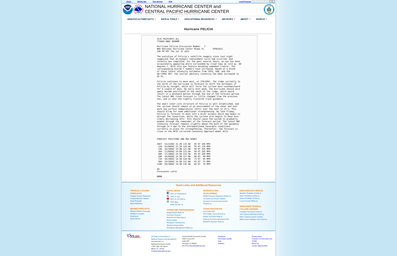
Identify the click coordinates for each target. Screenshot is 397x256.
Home (128, 1)
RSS (170, 1)
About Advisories (136, 203)
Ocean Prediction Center (249, 198)
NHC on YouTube (176, 199)
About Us (255, 243)
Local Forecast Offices (248, 201)
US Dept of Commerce (159, 236)
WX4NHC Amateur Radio (212, 221)
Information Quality (225, 239)
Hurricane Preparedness (180, 209)
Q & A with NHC (209, 211)
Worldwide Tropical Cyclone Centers (250, 207)
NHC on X (173, 196)
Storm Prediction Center (248, 196)
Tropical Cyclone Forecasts (139, 192)
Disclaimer (221, 236)
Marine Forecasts (140, 208)
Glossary (221, 243)
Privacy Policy (257, 236)
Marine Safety (172, 220)
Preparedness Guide (174, 212)
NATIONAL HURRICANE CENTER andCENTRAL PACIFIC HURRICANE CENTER (187, 9)
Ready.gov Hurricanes (175, 222)
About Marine (135, 218)
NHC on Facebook (176, 193)
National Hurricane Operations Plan (216, 219)
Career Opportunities (259, 245)
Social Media (173, 190)
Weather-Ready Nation (175, 225)
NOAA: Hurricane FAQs (212, 216)
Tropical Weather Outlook (139, 198)
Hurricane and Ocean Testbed (214, 198)
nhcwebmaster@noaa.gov (161, 251)
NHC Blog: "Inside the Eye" (174, 203)
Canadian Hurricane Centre (250, 211)
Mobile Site (141, 1)
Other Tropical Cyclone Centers (251, 217)
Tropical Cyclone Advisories (140, 196)
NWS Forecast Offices (251, 190)
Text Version (158, 1)
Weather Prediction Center (249, 193)
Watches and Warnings (175, 217)
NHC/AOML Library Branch (213, 214)
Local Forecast (245, 1)
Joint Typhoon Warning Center (251, 214)
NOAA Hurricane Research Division (216, 196)
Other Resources (212, 208)
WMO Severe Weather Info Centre (252, 219)
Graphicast (134, 216)
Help (219, 241)
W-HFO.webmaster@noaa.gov (193, 245)
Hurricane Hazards (174, 215)
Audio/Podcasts (136, 201)
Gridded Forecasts (137, 213)
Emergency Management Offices (179, 227)
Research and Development (211, 192)
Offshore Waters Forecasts (140, 211)
